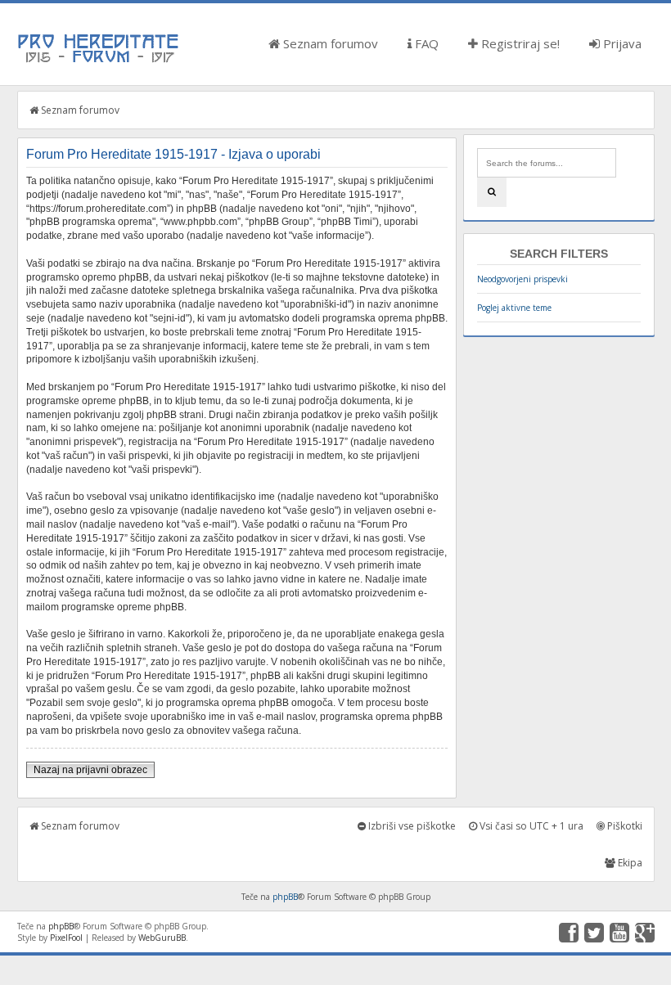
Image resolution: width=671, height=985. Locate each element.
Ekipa (628, 863)
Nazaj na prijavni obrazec (90, 770)
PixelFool (66, 937)
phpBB (285, 896)
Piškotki (623, 826)
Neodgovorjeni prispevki (522, 279)
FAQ (425, 43)
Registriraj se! (519, 43)
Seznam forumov (329, 43)
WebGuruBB (162, 937)
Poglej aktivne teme (514, 307)
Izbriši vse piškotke (411, 826)
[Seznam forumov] (99, 61)
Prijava (621, 43)
